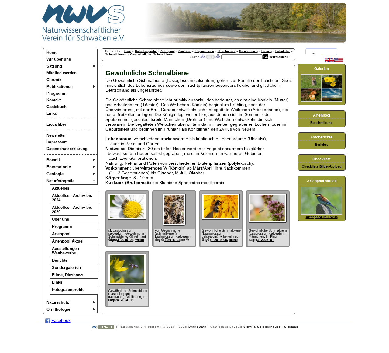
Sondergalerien (66, 267)
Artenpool (61, 234)
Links (51, 113)
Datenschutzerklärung (67, 148)
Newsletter (56, 135)
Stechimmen (248, 51)
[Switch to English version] (334, 61)
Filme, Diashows (67, 275)
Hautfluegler (227, 51)
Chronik (53, 79)
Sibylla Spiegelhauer (262, 326)
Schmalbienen (115, 54)
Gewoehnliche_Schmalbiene (151, 54)
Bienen (266, 51)
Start (127, 51)
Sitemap (291, 326)
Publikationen (59, 86)
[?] (289, 56)
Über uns (60, 219)
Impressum (57, 142)
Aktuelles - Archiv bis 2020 (72, 209)
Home (51, 52)
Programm (56, 93)
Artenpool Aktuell (68, 241)
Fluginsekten (204, 51)
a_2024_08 (125, 300)
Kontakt (53, 100)
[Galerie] (321, 101)
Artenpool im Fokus (322, 217)
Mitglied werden (61, 73)
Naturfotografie (60, 181)
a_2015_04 (125, 240)
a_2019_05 (219, 240)
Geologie (55, 174)
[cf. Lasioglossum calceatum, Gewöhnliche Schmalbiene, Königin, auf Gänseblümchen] (127, 218)
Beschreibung (321, 122)
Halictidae (282, 51)
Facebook (61, 320)
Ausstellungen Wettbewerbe (65, 250)
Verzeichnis (278, 56)
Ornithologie (58, 309)
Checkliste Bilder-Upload (322, 166)
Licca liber (56, 124)
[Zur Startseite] (83, 41)
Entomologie (58, 167)
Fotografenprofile (68, 289)
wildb (139, 240)
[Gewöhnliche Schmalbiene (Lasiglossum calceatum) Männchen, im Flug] (267, 221)
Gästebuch (56, 106)
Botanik (53, 160)
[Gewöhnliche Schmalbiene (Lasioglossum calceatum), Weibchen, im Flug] (127, 283)
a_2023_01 (265, 240)
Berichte (59, 260)
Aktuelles (60, 188)
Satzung (54, 66)
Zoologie (184, 51)
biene (233, 240)
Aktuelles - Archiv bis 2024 (72, 197)
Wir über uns (58, 59)
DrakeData (197, 326)
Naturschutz (57, 302)
